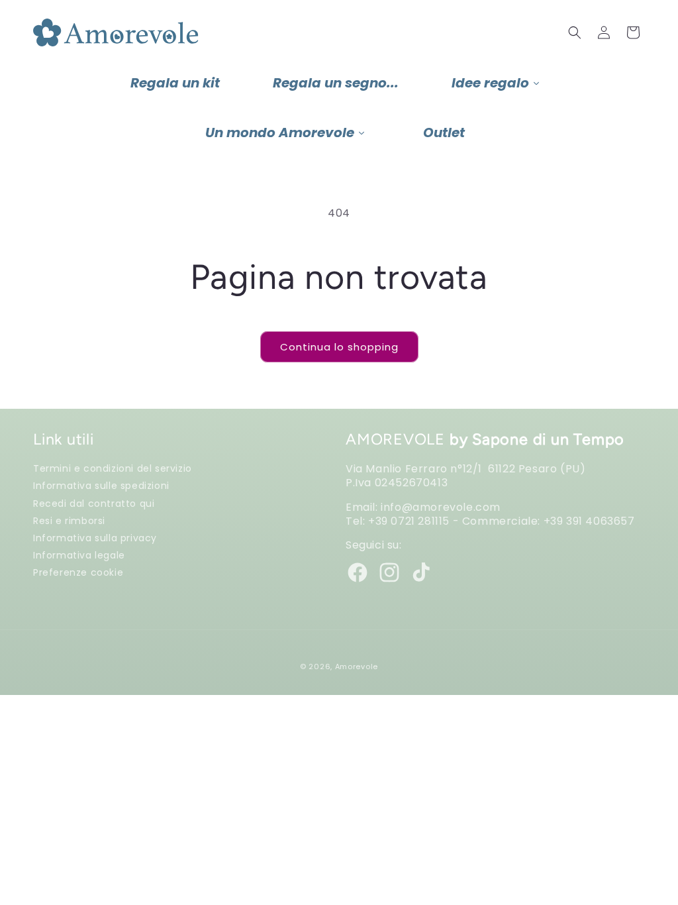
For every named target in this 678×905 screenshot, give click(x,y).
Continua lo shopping (339, 347)
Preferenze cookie (78, 572)
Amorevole (356, 666)
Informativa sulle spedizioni (101, 485)
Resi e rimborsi (69, 520)
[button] (574, 32)
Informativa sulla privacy (95, 537)
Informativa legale (79, 555)
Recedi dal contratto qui (93, 503)
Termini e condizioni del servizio (112, 468)
